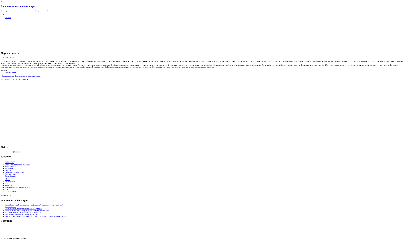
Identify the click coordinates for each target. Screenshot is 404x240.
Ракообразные (10, 182)
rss (6, 14)
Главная (8, 18)
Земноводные (10, 161)
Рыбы (7, 183)
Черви (7, 189)
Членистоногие (10, 191)
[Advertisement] (64, 35)
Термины (8, 185)
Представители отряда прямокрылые (28, 76)
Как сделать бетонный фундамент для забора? (21, 214)
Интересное (9, 163)
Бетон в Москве (10, 207)
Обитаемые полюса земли (14, 172)
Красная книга (10, 166)
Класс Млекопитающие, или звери (17, 165)
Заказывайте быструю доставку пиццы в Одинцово (23, 209)
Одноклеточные (11, 174)
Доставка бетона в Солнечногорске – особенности (23, 212)
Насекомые (9, 168)
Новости (8, 170)
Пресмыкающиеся (11, 178)
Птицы (7, 180)
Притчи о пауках (8, 76)
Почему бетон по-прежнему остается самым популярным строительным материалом (35, 216)
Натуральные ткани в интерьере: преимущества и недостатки (27, 210)
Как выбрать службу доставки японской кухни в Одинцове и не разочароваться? (34, 205)
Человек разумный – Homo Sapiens (17, 187)
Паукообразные (10, 72)
